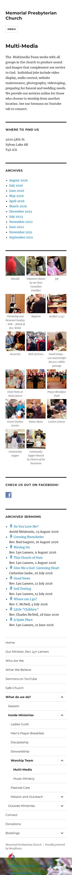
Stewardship (20, 751)
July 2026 (16, 185)
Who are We (15, 660)
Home (10, 642)
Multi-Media (22, 769)
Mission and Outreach (27, 797)
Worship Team (22, 760)
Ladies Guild (20, 724)
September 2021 (21, 237)
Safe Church (15, 688)
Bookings (13, 833)
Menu (12, 29)
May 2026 (16, 196)
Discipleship (20, 742)
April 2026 (17, 201)
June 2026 (16, 191)
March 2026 (18, 206)
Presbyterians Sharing (24, 873)
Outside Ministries (21, 806)
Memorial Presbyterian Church (24, 844)
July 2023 (16, 216)
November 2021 (20, 232)
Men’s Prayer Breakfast (27, 733)
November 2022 (21, 222)
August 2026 (18, 180)
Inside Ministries (21, 715)
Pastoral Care (20, 787)
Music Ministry (24, 778)
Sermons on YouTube (21, 679)
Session (13, 706)
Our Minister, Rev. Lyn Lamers (27, 651)
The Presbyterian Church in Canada (31, 864)
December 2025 (20, 211)
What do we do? (18, 697)
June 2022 (16, 227)
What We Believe (18, 670)
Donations (13, 824)
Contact (12, 815)
